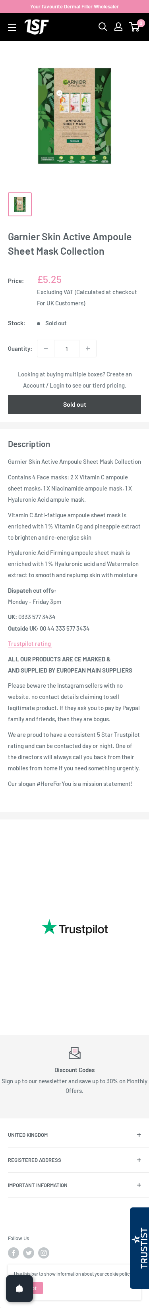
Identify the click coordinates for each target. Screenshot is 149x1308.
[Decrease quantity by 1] (45, 348)
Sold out (74, 404)
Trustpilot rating (30, 643)
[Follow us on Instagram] (43, 1253)
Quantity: (20, 348)
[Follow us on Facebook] (13, 1253)
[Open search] (103, 26)
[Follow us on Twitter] (28, 1253)
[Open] (19, 1288)
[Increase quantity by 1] (87, 348)
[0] (134, 27)
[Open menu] (12, 27)
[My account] (118, 26)
